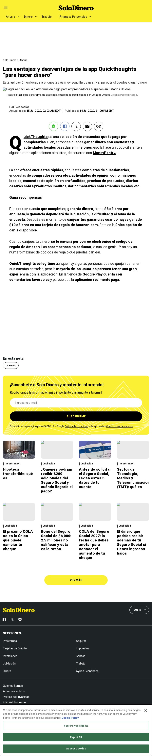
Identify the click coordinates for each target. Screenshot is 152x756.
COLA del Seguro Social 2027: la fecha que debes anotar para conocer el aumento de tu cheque (94, 544)
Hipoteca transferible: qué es (18, 473)
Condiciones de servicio (119, 426)
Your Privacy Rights (76, 725)
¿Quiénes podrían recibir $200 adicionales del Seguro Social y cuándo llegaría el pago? (57, 480)
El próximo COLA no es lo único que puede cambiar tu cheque (18, 540)
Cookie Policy (70, 717)
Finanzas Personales (73, 16)
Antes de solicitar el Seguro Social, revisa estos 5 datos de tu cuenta (95, 478)
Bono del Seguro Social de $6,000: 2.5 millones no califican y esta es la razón (56, 540)
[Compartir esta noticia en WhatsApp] (53, 126)
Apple (11, 365)
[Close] (145, 710)
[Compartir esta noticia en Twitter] (76, 126)
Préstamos (10, 640)
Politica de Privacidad (16, 696)
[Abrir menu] (5, 7)
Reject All (76, 737)
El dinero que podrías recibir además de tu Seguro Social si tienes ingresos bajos (131, 542)
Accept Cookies (76, 748)
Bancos (80, 656)
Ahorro (10, 16)
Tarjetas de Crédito (15, 648)
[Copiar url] (98, 126)
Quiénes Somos (13, 685)
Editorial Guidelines (15, 702)
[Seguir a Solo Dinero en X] (12, 619)
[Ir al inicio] (19, 610)
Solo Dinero (9, 60)
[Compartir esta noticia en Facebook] (64, 126)
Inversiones (12, 463)
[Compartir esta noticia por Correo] (87, 126)
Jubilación (49, 463)
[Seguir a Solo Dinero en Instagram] (20, 619)
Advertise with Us (14, 691)
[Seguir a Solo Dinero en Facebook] (4, 619)
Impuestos (82, 648)
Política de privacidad (76, 426)
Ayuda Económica (87, 671)
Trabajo (47, 16)
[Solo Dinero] (76, 7)
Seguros (81, 640)
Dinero (28, 16)
